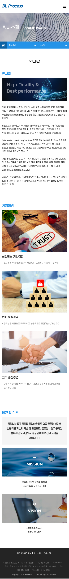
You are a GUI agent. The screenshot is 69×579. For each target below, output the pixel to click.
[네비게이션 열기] (65, 6)
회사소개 (37, 553)
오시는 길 (47, 553)
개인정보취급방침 (24, 553)
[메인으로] (12, 6)
